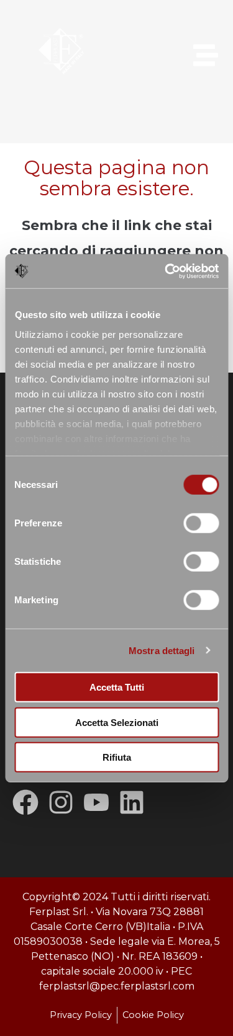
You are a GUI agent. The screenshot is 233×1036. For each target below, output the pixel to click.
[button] (190, 57)
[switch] (201, 523)
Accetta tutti (116, 687)
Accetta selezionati (116, 722)
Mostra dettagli (162, 650)
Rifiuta (117, 757)
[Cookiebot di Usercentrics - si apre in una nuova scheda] (166, 271)
